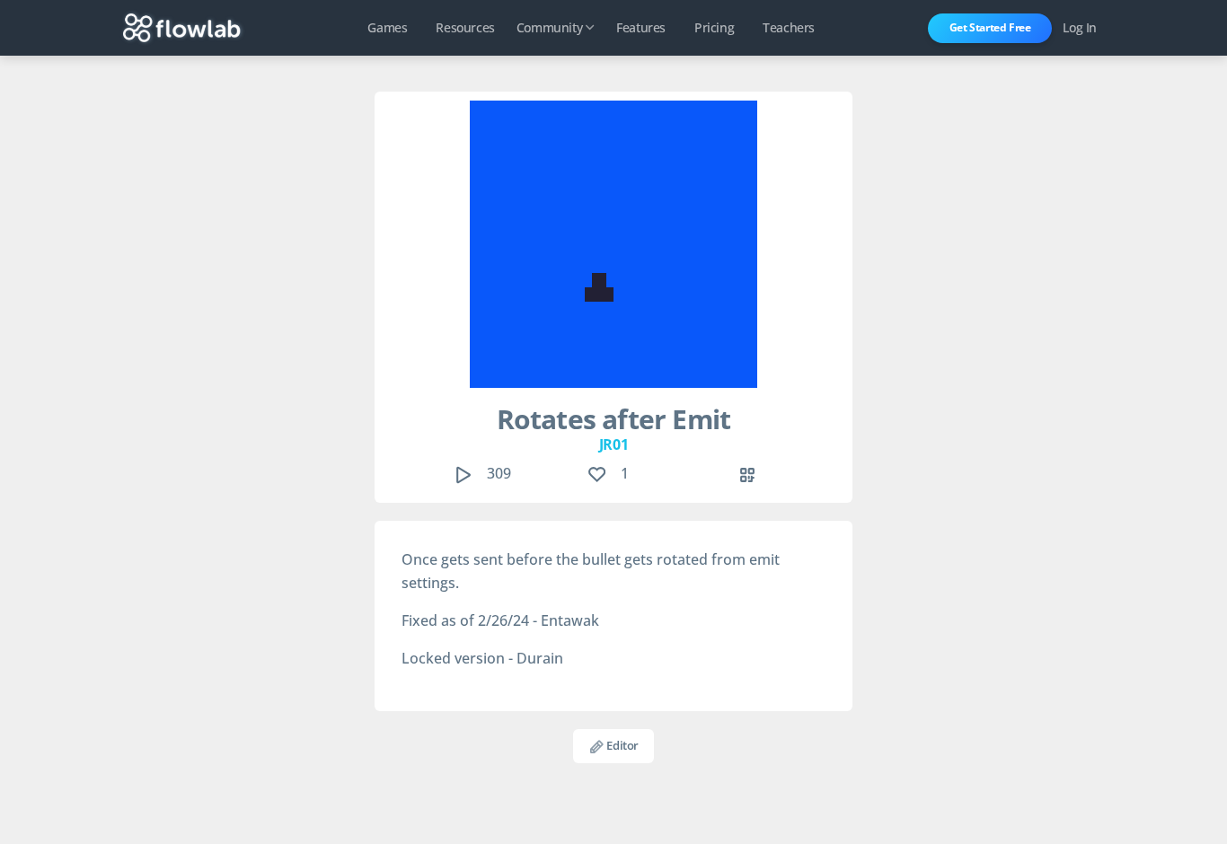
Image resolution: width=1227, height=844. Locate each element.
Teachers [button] (789, 27)
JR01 (613, 444)
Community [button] (549, 27)
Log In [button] (1080, 27)
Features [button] (641, 27)
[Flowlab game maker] (182, 27)
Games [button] (387, 27)
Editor (622, 745)
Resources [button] (465, 27)
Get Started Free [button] (990, 27)
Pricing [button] (714, 27)
